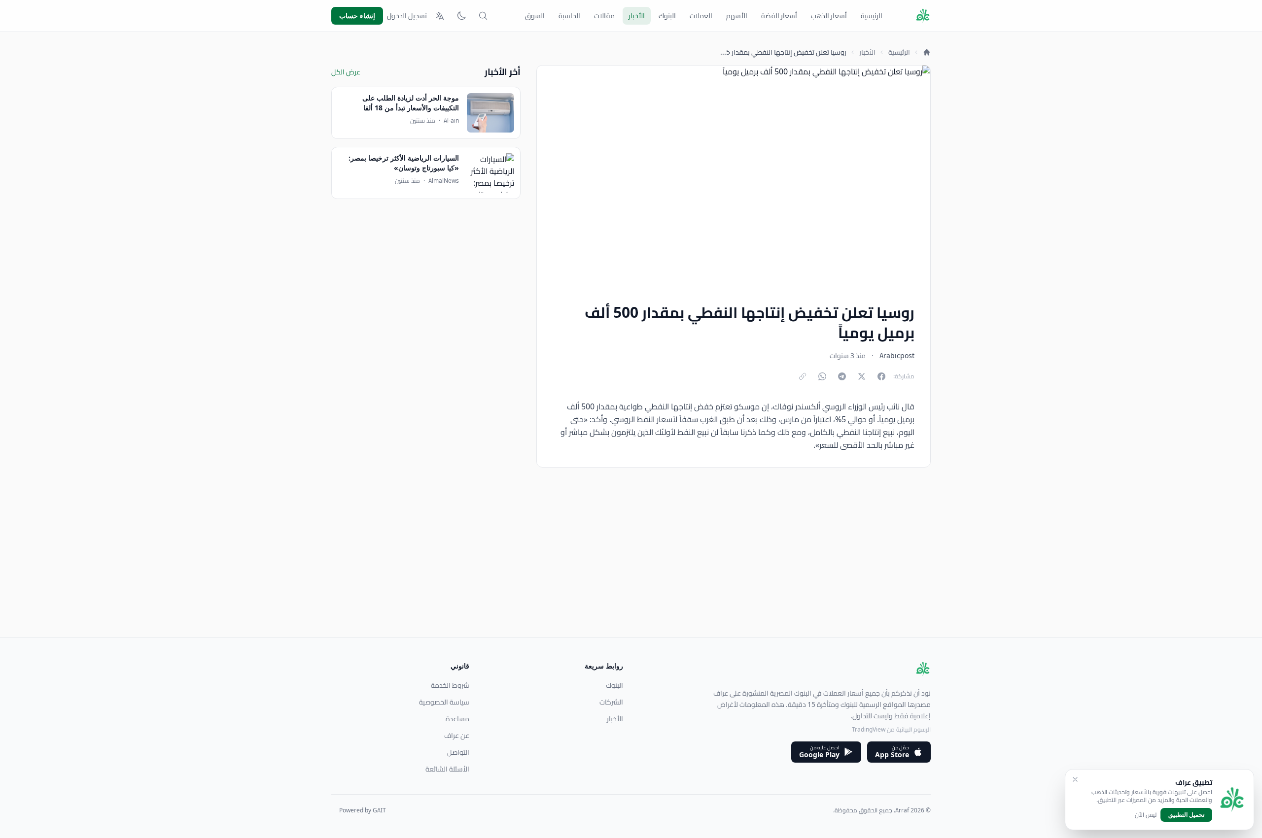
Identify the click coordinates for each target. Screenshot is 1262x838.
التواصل (458, 752)
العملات (701, 15)
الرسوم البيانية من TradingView (891, 729)
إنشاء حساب (357, 15)
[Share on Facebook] (881, 376)
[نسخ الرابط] (802, 376)
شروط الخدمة (450, 685)
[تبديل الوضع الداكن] (461, 16)
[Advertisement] (635, 568)
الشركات (611, 702)
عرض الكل (345, 72)
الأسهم (736, 15)
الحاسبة (569, 15)
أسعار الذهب (829, 15)
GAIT (379, 810)
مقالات (604, 15)
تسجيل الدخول (407, 16)
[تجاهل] (1075, 779)
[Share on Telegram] (842, 376)
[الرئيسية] (927, 52)
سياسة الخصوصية (444, 702)
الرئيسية (871, 15)
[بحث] (483, 16)
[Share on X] (862, 376)
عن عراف (456, 735)
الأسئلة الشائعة (447, 769)
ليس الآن (1146, 815)
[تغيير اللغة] (440, 16)
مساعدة (457, 718)
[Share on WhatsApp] (822, 376)
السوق (535, 15)
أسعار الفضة (779, 15)
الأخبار (637, 15)
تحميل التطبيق (1186, 814)
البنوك (667, 15)
